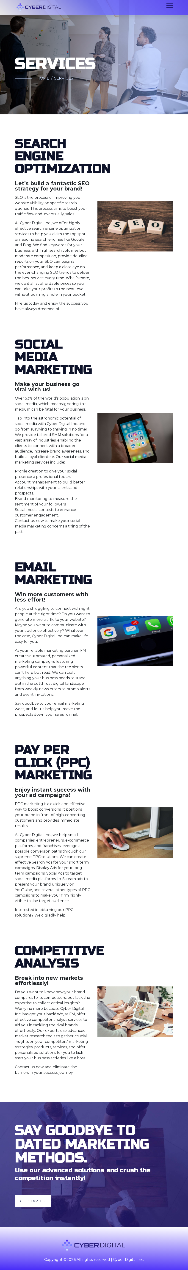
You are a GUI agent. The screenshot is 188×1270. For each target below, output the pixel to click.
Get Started (33, 1201)
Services (63, 78)
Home (43, 78)
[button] (169, 5)
